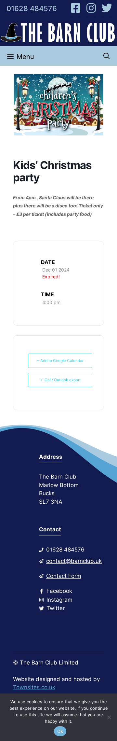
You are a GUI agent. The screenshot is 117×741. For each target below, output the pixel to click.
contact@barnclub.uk (74, 561)
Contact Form (63, 576)
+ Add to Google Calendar (60, 360)
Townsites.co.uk (34, 687)
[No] (109, 717)
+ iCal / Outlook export (60, 379)
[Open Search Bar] (106, 56)
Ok (60, 731)
